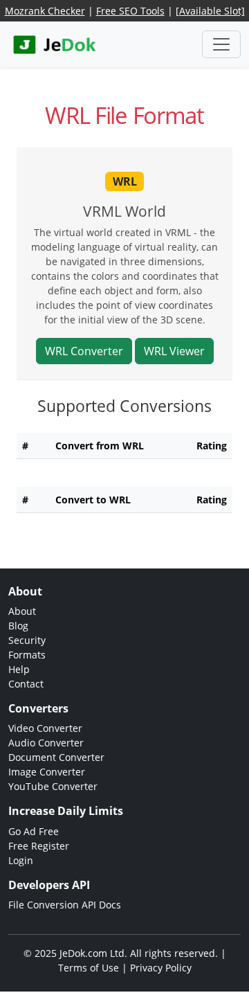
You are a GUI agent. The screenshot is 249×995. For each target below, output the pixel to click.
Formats (27, 654)
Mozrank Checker (45, 10)
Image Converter (46, 771)
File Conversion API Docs (64, 904)
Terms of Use (88, 967)
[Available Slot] (210, 10)
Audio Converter (46, 742)
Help (19, 669)
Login (20, 860)
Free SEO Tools (130, 10)
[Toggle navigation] (221, 44)
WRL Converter (84, 351)
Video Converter (45, 728)
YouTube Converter (53, 786)
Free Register (38, 845)
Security (27, 640)
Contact (26, 683)
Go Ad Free (33, 831)
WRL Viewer (174, 351)
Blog (18, 625)
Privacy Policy (161, 967)
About (22, 611)
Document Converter (56, 757)
